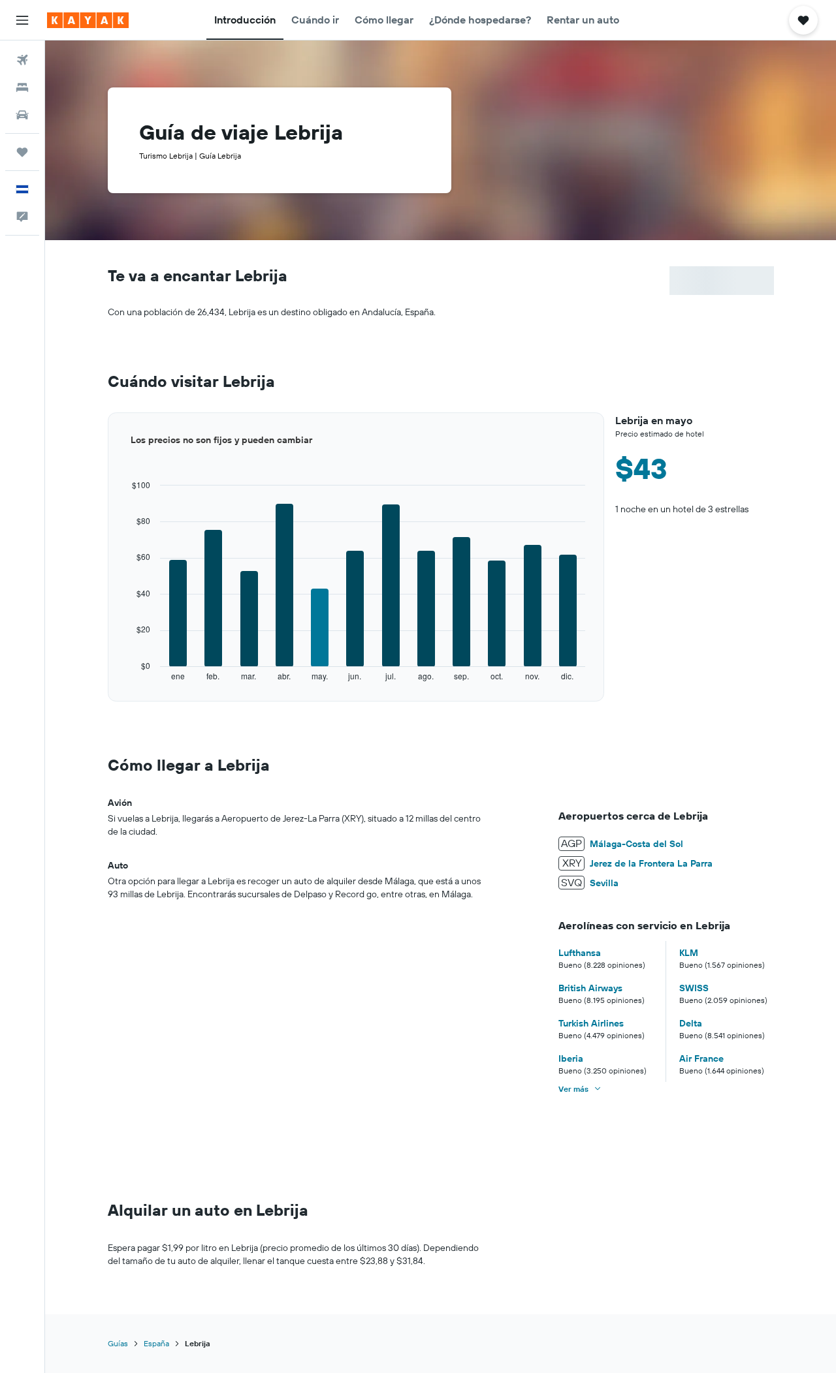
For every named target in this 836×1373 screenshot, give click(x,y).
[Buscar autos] (22, 115)
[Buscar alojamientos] (22, 87)
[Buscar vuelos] (22, 60)
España (156, 1343)
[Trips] (22, 152)
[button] (22, 20)
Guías (118, 1343)
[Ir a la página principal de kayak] (88, 20)
